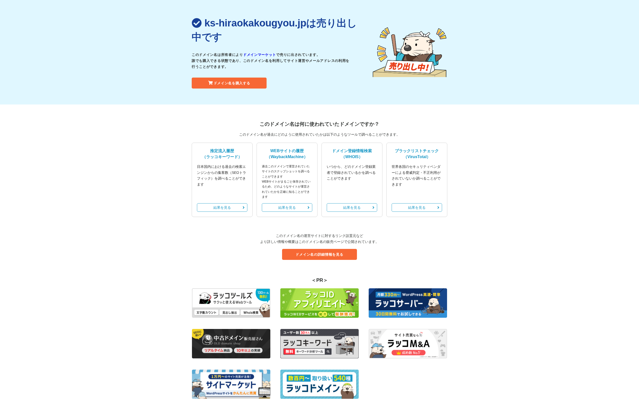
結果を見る (222, 207)
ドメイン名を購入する (232, 83)
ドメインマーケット (259, 55)
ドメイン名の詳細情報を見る (319, 254)
